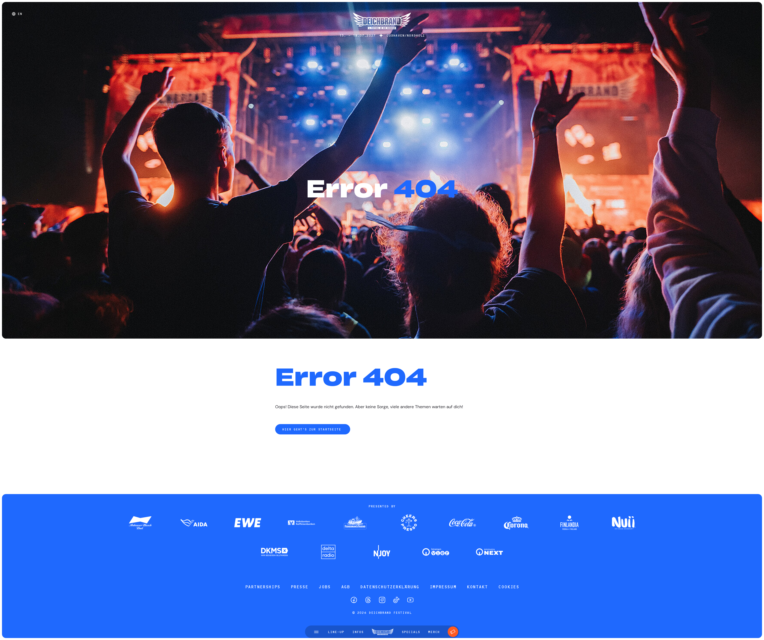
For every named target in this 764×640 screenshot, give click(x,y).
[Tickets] (453, 631)
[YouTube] (410, 600)
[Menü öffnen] (316, 631)
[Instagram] (382, 600)
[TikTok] (396, 600)
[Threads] (368, 600)
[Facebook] (354, 600)
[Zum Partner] (140, 523)
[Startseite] (382, 31)
